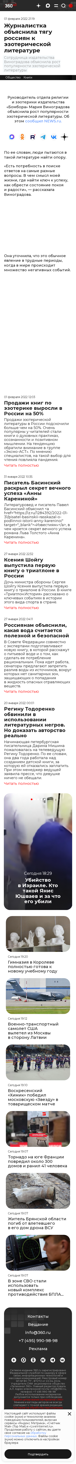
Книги (28, 77)
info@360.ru (38, 1332)
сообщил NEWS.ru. (43, 121)
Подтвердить (38, 1454)
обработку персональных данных (25, 1434)
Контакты (38, 1316)
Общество (13, 77)
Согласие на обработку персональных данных (38, 1409)
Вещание (38, 1324)
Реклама (38, 1348)
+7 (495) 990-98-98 (38, 1340)
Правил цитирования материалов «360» (38, 1399)
